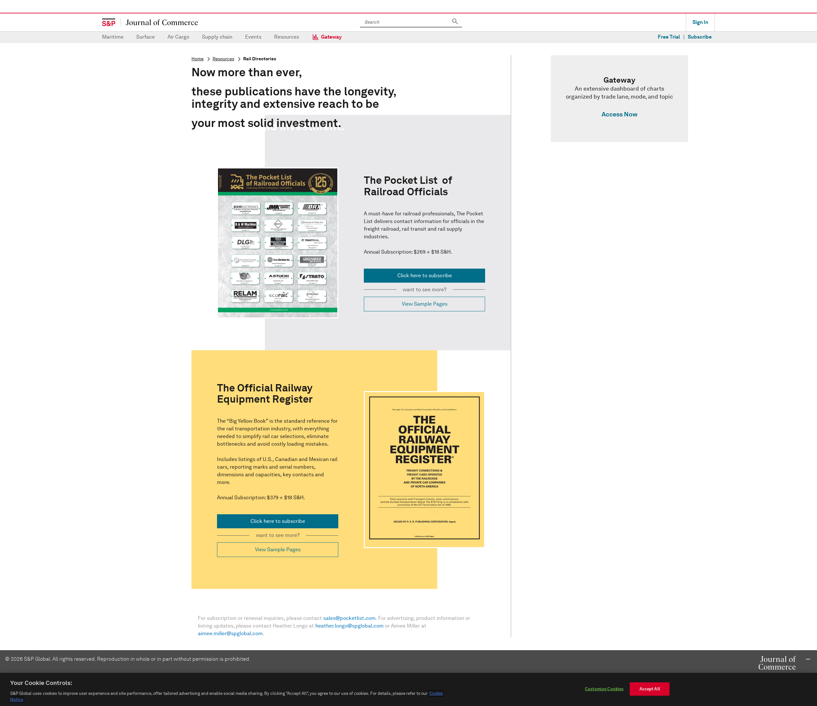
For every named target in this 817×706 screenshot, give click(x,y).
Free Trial (669, 37)
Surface (145, 37)
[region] (408, 689)
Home (197, 59)
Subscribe (700, 37)
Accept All (650, 689)
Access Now (619, 114)
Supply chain (217, 37)
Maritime (113, 37)
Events (253, 37)
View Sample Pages (424, 304)
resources (223, 59)
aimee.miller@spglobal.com (230, 633)
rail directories (259, 59)
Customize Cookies (604, 689)
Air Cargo (178, 37)
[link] (619, 98)
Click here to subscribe (424, 275)
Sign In (700, 22)
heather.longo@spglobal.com (349, 626)
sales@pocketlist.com (349, 618)
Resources (286, 37)
